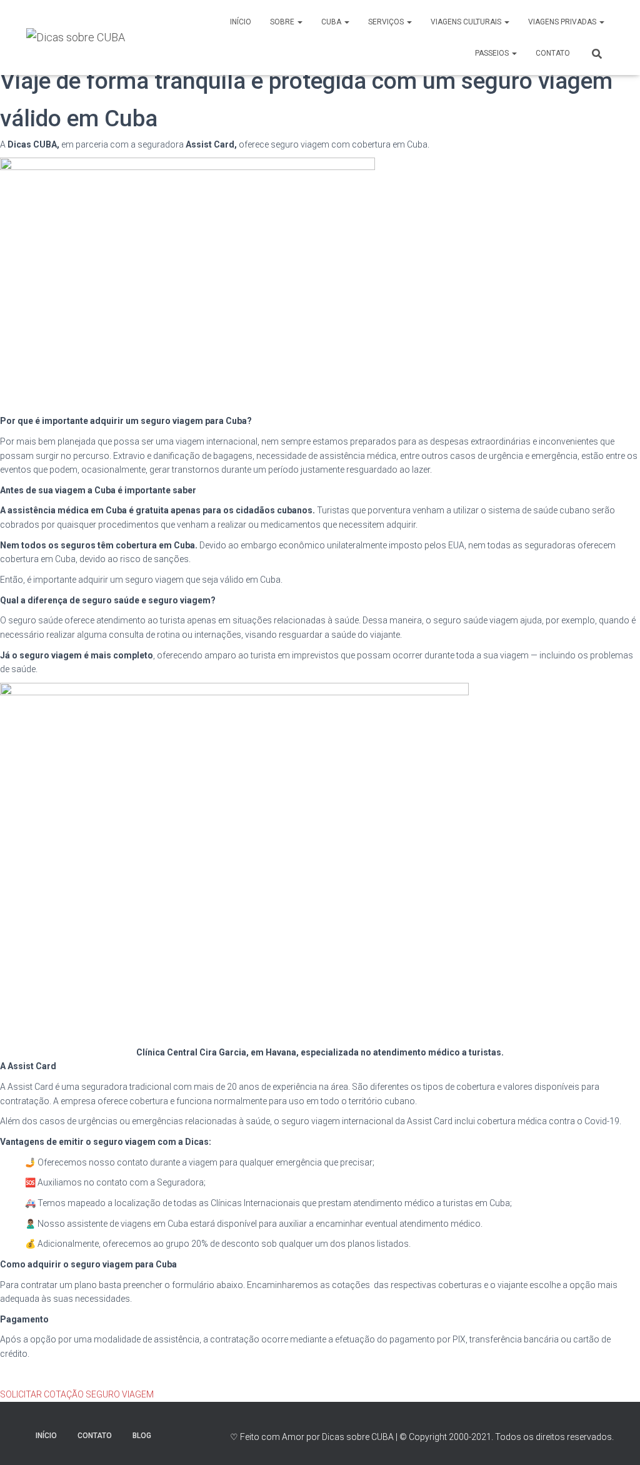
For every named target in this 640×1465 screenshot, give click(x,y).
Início (240, 22)
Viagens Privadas (563, 22)
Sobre (283, 22)
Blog (141, 1435)
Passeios (493, 53)
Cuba (332, 22)
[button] (77, 1394)
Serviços (387, 22)
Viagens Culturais (467, 22)
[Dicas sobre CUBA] (75, 37)
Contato (553, 53)
